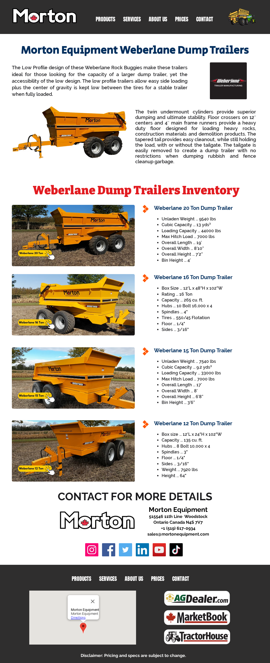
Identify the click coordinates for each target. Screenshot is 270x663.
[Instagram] (91, 549)
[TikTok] (176, 549)
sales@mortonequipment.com (178, 534)
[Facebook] (108, 549)
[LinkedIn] (142, 549)
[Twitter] (125, 549)
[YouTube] (159, 549)
